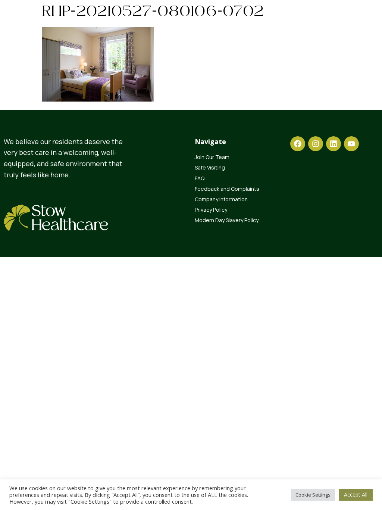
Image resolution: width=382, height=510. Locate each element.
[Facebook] (297, 143)
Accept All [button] (355, 494)
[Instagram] (315, 143)
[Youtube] (351, 143)
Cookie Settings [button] (313, 494)
